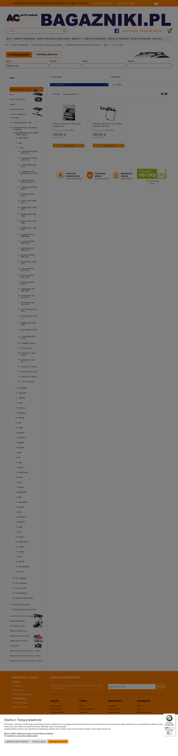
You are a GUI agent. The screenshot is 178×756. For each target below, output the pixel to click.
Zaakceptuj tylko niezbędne (17, 741)
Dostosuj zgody (38, 741)
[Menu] (173, 715)
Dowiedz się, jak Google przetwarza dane (22, 736)
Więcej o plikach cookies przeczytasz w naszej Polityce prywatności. (29, 733)
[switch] (169, 733)
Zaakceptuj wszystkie (58, 741)
